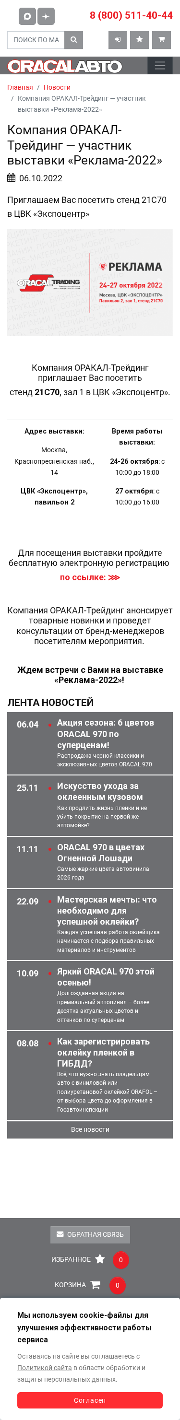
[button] (19, 282)
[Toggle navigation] (160, 65)
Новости (57, 87)
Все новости (90, 1130)
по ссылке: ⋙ (90, 577)
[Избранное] (139, 40)
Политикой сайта (44, 1368)
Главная (20, 87)
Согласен (90, 1400)
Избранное (87, 1260)
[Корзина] (161, 40)
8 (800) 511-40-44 (131, 15)
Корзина (87, 1285)
